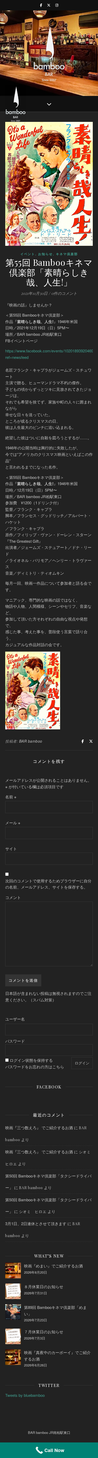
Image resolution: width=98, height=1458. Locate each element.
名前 (10, 796)
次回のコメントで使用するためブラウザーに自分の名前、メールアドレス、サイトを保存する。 (48, 884)
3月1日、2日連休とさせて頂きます (35, 1223)
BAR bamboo (30, 741)
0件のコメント (64, 293)
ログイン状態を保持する (31, 1060)
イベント (27, 254)
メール (12, 822)
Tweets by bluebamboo (25, 1395)
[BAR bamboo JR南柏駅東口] (49, 53)
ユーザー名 (15, 1019)
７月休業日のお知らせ (43, 1331)
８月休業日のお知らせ (43, 1286)
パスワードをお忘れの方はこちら (34, 1066)
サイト (11, 848)
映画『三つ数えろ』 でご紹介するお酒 (39, 1127)
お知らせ (45, 254)
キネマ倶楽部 (67, 254)
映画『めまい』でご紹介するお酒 (53, 1265)
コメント (13, 897)
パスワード (15, 1041)
